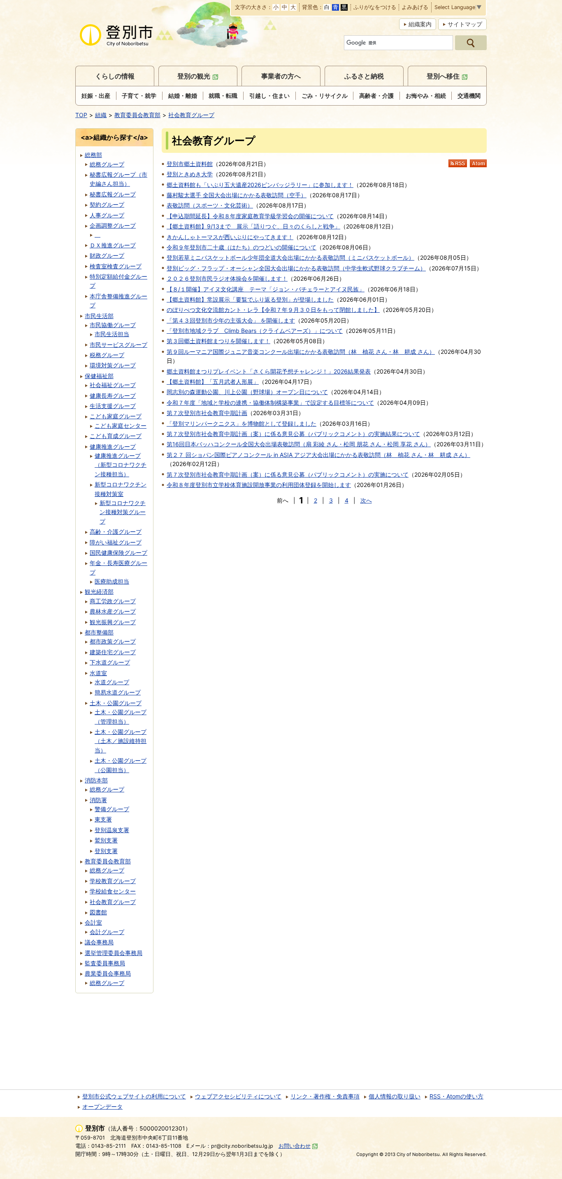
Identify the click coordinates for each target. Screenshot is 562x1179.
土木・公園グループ (116, 702)
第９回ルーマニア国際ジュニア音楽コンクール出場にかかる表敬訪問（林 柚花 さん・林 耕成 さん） (301, 351)
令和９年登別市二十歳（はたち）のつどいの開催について (241, 247)
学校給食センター (113, 891)
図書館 (98, 912)
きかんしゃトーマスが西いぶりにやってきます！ (230, 236)
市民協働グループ (113, 324)
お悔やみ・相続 (426, 95)
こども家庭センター (120, 425)
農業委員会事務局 (108, 973)
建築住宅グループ (113, 651)
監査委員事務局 (105, 963)
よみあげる (415, 7)
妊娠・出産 (95, 95)
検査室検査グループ (116, 266)
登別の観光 (193, 76)
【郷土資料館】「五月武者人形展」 (213, 381)
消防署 (98, 799)
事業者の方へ (281, 76)
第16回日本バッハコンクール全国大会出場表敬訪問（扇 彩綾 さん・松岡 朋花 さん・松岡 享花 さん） (299, 444)
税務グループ (107, 354)
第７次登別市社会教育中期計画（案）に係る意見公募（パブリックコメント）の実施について (288, 474)
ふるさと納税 (364, 76)
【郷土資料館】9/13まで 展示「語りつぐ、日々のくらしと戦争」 (253, 226)
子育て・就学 (139, 95)
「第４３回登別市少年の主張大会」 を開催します (231, 320)
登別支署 (106, 850)
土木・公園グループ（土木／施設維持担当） (120, 741)
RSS (457, 163)
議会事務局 (99, 942)
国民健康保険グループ (118, 552)
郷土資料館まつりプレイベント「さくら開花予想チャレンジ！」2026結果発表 (269, 371)
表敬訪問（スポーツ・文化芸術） (210, 205)
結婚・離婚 (182, 95)
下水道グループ (110, 662)
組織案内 (420, 24)
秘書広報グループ (113, 194)
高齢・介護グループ (116, 531)
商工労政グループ (113, 601)
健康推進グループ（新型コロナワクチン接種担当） (120, 465)
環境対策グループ (113, 365)
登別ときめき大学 (190, 174)
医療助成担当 (112, 581)
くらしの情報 (115, 76)
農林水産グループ (113, 611)
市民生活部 (99, 315)
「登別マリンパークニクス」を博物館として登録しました (241, 423)
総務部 (93, 154)
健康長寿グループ (113, 395)
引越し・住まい (269, 95)
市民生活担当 (112, 333)
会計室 (93, 922)
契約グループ (107, 204)
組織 (101, 114)
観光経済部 (99, 591)
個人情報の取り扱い (394, 1096)
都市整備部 (99, 632)
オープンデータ (102, 1106)
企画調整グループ (113, 225)
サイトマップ (465, 24)
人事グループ (107, 215)
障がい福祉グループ (116, 542)
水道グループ (112, 681)
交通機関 (469, 95)
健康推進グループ (113, 446)
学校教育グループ (113, 880)
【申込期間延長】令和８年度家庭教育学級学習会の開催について (250, 215)
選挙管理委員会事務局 (113, 952)
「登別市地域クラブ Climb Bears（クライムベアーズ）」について (255, 330)
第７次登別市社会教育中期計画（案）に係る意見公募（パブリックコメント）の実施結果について (293, 433)
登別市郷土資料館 (190, 163)
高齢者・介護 (376, 95)
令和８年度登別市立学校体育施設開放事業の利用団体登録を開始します (259, 484)
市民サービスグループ (118, 344)
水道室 (98, 672)
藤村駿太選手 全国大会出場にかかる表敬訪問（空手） (237, 195)
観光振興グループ (113, 621)
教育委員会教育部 (137, 114)
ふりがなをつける (374, 7)
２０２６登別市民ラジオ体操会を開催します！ (227, 278)
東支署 (103, 819)
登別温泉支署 (112, 829)
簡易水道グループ (118, 692)
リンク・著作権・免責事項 (325, 1096)
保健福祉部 (99, 375)
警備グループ (112, 808)
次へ (366, 500)
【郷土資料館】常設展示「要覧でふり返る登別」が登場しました (250, 299)
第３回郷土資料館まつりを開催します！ (218, 340)
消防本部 (96, 780)
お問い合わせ (295, 1146)
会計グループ (107, 931)
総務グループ (107, 164)
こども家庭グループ (116, 416)
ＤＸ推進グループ (113, 245)
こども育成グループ (116, 435)
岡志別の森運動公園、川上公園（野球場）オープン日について (247, 391)
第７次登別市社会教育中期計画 (207, 412)
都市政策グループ (113, 641)
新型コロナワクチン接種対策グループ (123, 512)
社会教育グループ (191, 114)
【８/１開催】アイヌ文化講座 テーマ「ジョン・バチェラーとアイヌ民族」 (266, 289)
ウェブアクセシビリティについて (238, 1096)
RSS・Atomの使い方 (456, 1096)
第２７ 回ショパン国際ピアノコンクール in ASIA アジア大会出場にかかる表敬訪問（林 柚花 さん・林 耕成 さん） (318, 454)
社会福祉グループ (113, 384)
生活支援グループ (113, 405)
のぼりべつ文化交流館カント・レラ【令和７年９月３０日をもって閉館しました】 (273, 309)
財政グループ (107, 255)
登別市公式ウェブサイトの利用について (134, 1096)
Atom (478, 163)
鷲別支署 (106, 840)
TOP (81, 114)
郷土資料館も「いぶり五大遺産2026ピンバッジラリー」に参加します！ (260, 184)
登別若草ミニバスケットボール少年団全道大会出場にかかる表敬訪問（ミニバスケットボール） (290, 257)
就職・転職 (223, 95)
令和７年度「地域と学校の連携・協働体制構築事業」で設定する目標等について (270, 402)
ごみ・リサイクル (325, 95)
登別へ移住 (443, 76)
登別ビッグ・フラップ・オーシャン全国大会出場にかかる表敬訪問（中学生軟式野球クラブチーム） (296, 268)
